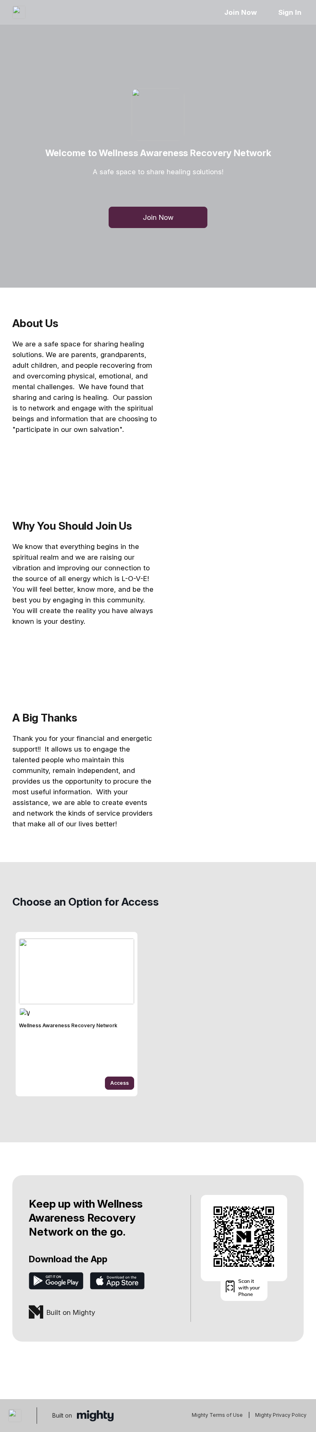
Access (119, 1083)
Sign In (290, 12)
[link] (76, 1014)
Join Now (240, 12)
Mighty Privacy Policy (281, 1415)
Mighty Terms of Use (217, 1415)
